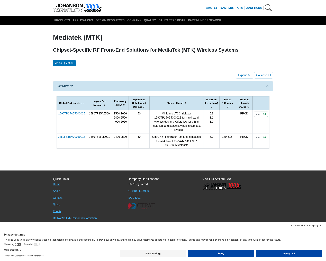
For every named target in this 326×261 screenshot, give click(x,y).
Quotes (212, 7)
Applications (83, 20)
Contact (57, 197)
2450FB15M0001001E (72, 136)
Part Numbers (65, 86)
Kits (240, 7)
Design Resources (110, 20)
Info (258, 114)
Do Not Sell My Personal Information (75, 218)
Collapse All (263, 75)
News (56, 204)
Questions (254, 7)
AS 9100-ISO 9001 (139, 191)
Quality (150, 20)
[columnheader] (72, 103)
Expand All (244, 75)
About (56, 191)
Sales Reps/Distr (172, 20)
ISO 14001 (134, 197)
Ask (264, 114)
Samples (227, 7)
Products (62, 20)
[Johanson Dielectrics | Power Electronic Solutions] (221, 185)
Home (56, 184)
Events (57, 211)
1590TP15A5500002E (71, 113)
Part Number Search (204, 20)
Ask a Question (64, 63)
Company (134, 20)
